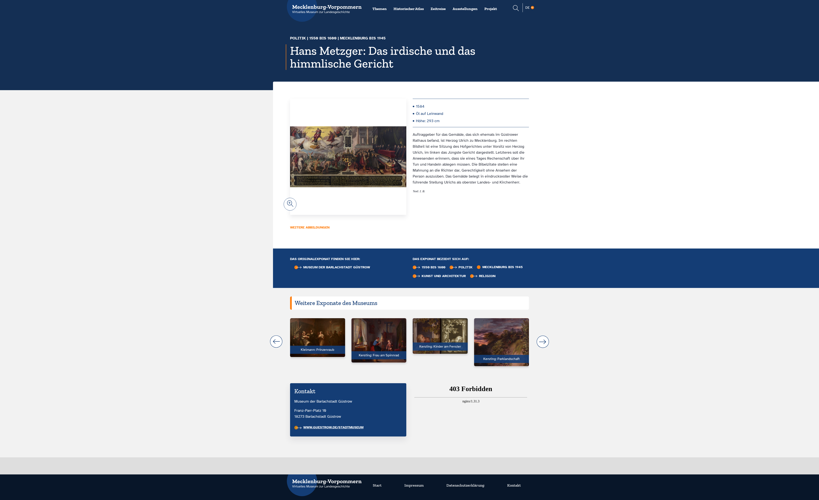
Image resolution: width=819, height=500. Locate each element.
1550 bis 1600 (323, 38)
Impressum (414, 485)
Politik (298, 38)
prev (276, 341)
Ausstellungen (465, 8)
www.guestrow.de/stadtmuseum (333, 427)
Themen (379, 8)
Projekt (490, 8)
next (542, 341)
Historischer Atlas (409, 8)
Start (377, 485)
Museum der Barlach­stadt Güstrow (336, 267)
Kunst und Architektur (444, 276)
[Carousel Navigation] (409, 341)
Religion (487, 276)
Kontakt (514, 485)
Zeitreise (438, 8)
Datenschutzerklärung (465, 485)
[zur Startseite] (324, 481)
